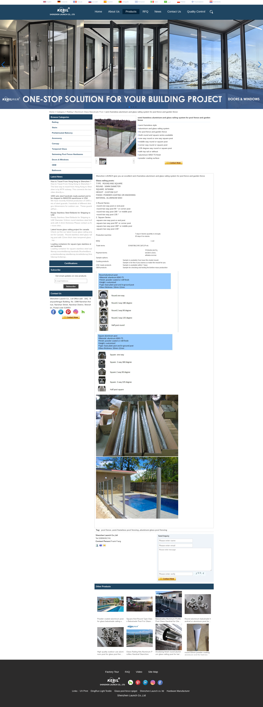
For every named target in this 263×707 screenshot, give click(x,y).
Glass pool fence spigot (125, 691)
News (158, 11)
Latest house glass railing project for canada (70, 229)
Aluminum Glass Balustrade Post (89, 112)
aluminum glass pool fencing (153, 530)
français (79, 2)
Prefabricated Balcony (62, 133)
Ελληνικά (141, 2)
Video (139, 671)
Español (109, 2)
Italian (156, 2)
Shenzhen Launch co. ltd (152, 691)
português (125, 2)
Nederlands (217, 2)
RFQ (145, 11)
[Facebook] (53, 312)
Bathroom (56, 170)
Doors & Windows (60, 159)
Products (131, 11)
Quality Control (196, 11)
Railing (70, 112)
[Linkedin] (61, 312)
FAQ (127, 671)
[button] (127, 107)
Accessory (57, 138)
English (49, 2)
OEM (54, 165)
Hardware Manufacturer (178, 691)
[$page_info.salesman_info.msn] (97, 545)
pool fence (106, 530)
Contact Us (174, 11)
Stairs (54, 127)
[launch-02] (100, 545)
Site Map (153, 671)
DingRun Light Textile (101, 691)
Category (61, 112)
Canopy (55, 143)
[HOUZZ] (83, 312)
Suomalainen (199, 2)
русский (95, 2)
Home (98, 11)
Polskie (183, 2)
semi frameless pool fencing (125, 530)
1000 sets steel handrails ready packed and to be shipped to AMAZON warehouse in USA (71, 197)
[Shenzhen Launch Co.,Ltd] (62, 16)
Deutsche (64, 2)
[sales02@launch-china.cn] (104, 545)
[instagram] (75, 312)
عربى (169, 2)
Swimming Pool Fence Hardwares (67, 154)
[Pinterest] (68, 312)
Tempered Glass (59, 149)
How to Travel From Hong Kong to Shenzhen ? (71, 181)
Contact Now (71, 317)
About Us (113, 11)
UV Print (84, 691)
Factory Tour (112, 671)
